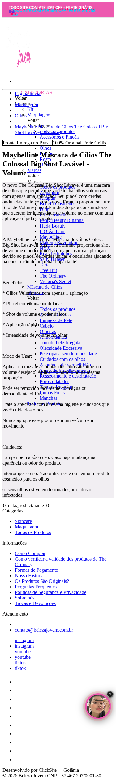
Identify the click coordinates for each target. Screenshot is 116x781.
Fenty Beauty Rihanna (62, 220)
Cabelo (47, 325)
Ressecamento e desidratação (68, 375)
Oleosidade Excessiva (61, 348)
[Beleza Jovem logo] (17, 67)
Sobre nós (24, 597)
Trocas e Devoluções (35, 603)
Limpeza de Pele (56, 320)
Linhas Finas (52, 392)
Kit (30, 109)
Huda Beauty (53, 225)
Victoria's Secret (55, 281)
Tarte (44, 264)
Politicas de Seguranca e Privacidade (50, 592)
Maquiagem (38, 114)
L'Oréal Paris (52, 231)
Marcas (34, 170)
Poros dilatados (54, 381)
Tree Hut (48, 270)
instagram (24, 640)
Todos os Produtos (33, 532)
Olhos (45, 148)
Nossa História (29, 575)
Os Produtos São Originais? (42, 581)
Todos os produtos (57, 309)
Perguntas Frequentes (36, 586)
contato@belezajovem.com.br (44, 630)
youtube (23, 651)
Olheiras (48, 331)
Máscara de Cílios (44, 287)
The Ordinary (53, 275)
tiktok (20, 662)
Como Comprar (30, 553)
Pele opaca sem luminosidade (68, 353)
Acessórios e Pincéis (59, 137)
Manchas (48, 398)
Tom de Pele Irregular (61, 342)
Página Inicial (28, 93)
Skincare (23, 521)
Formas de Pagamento (36, 570)
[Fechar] (110, 694)
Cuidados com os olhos (62, 359)
